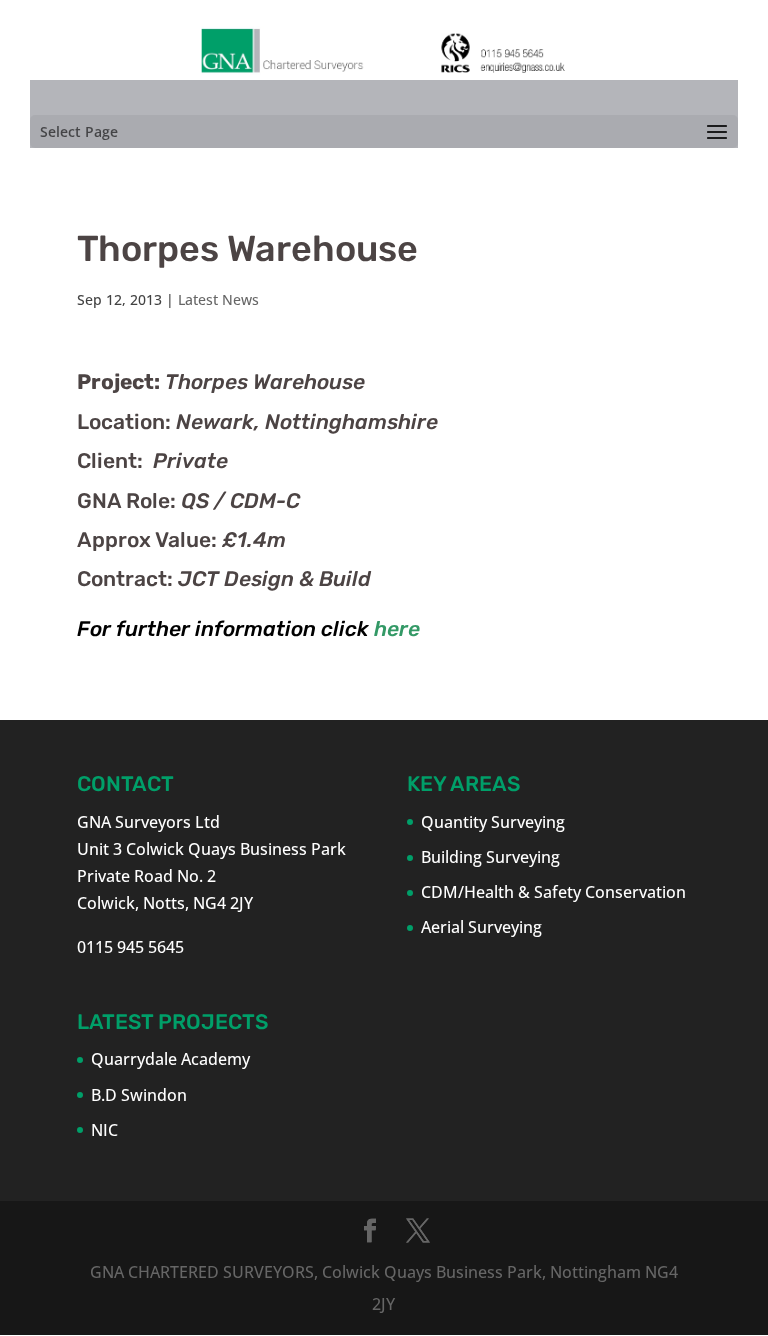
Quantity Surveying (493, 822)
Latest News (218, 299)
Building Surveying (490, 857)
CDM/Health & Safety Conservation (553, 892)
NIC (104, 1130)
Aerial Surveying (481, 927)
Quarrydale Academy (170, 1059)
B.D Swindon (139, 1095)
